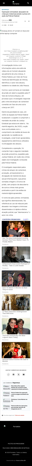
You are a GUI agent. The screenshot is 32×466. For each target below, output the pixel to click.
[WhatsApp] (8, 374)
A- (25, 21)
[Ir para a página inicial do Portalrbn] (16, 3)
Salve (11, 25)
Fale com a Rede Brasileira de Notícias (16, 448)
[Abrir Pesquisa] (28, 3)
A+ (29, 21)
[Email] (24, 374)
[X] (18, 374)
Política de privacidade (16, 443)
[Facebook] (13, 374)
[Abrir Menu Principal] (4, 3)
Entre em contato (19, 415)
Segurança (5, 9)
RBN (10, 20)
